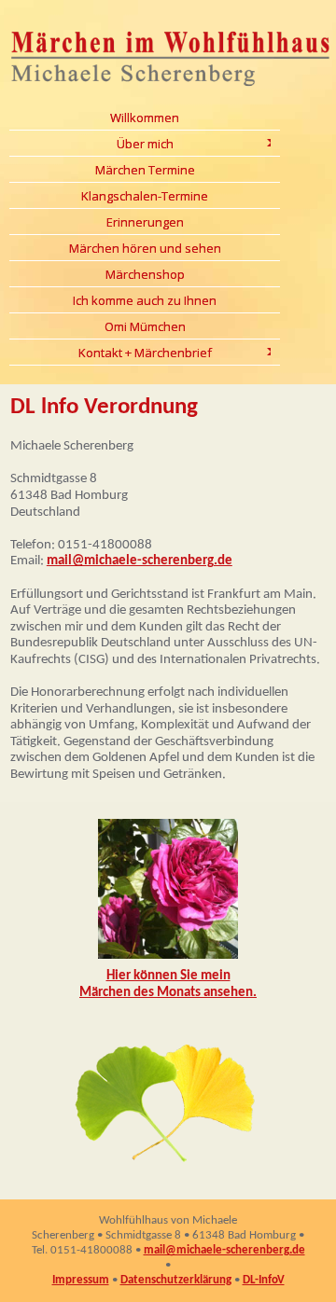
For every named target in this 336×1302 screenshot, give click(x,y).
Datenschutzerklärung (175, 1280)
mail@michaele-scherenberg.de (139, 561)
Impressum (80, 1280)
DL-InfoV (264, 1280)
